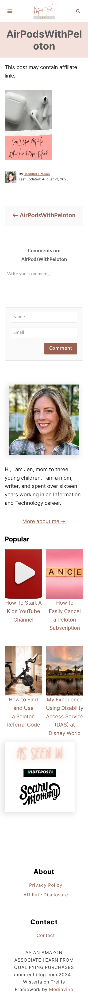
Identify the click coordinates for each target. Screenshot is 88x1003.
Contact (46, 935)
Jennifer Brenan (37, 174)
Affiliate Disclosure (45, 895)
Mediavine (61, 989)
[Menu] (10, 11)
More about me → (44, 521)
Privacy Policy (45, 885)
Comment (60, 348)
